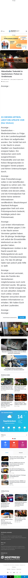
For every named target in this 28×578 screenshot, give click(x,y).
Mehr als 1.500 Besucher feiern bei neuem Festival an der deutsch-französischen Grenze (17, 464)
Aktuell (5, 328)
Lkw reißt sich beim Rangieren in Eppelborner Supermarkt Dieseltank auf (17, 470)
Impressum (13, 569)
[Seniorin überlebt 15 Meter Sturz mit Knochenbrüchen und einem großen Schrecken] (7, 514)
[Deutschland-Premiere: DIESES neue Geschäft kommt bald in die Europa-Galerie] (5, 482)
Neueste (21, 452)
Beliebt (6, 452)
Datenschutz (18, 569)
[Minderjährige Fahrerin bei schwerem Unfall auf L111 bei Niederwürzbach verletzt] (7, 381)
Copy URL (22, 317)
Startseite (8, 569)
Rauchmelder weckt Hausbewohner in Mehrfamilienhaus (5, 505)
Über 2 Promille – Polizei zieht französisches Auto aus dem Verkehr (20, 519)
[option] (14, 329)
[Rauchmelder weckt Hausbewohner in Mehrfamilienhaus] (7, 498)
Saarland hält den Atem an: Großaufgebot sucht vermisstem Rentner (21, 504)
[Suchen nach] (26, 31)
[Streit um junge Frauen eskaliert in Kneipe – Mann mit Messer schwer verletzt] (21, 397)
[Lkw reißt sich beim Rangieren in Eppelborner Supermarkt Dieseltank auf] (5, 470)
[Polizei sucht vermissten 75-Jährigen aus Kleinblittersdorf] (5, 476)
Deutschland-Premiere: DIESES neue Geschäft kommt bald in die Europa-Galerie (18, 482)
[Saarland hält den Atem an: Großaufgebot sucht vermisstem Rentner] (21, 497)
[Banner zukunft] (14, 42)
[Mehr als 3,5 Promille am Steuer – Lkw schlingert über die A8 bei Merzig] (5, 458)
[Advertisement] (14, 15)
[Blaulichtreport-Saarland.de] (14, 31)
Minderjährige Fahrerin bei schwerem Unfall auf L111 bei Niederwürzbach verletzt (7, 388)
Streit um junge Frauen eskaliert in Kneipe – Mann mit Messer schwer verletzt (20, 403)
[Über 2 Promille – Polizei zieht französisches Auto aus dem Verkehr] (21, 513)
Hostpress (14, 567)
